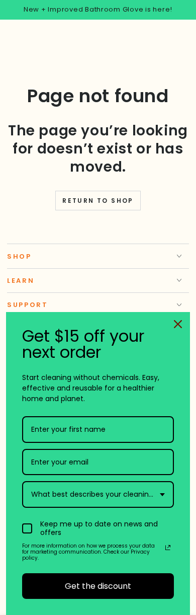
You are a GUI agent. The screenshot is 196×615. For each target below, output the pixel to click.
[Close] (178, 324)
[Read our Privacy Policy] (168, 548)
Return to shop (98, 200)
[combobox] (98, 494)
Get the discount (98, 586)
